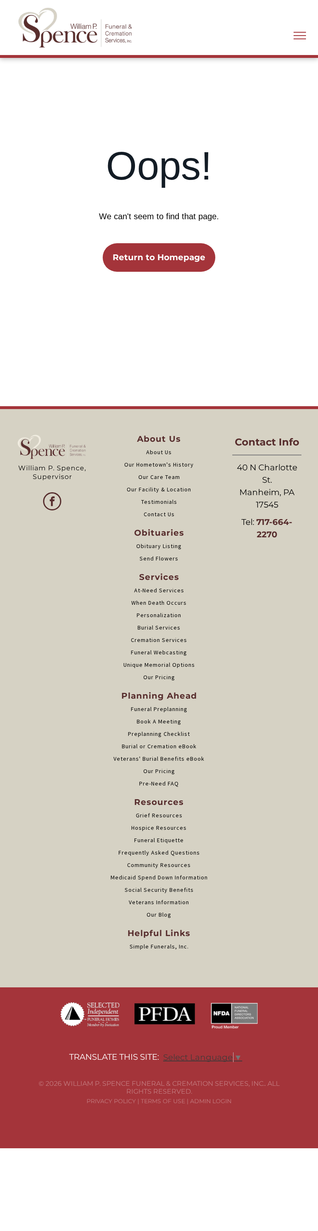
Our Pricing (159, 677)
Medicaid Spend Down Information (159, 877)
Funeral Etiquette (159, 840)
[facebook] (52, 502)
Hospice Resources (159, 827)
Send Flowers (159, 558)
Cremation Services (159, 640)
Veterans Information (159, 902)
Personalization (159, 615)
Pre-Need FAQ (159, 783)
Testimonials (159, 501)
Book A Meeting (159, 721)
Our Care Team (159, 477)
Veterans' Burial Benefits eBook (159, 758)
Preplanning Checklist (159, 734)
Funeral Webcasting (159, 652)
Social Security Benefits (159, 889)
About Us (159, 452)
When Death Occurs (159, 602)
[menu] (300, 35)
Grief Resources (159, 815)
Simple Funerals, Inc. (159, 946)
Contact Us (159, 514)
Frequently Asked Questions (159, 852)
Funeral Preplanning (159, 709)
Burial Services (159, 627)
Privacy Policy (111, 1101)
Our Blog (159, 914)
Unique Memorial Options (159, 664)
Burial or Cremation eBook (159, 746)
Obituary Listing (159, 546)
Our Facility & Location (159, 489)
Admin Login (210, 1101)
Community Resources (159, 865)
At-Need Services (159, 590)
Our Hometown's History (159, 464)
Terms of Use (163, 1101)
